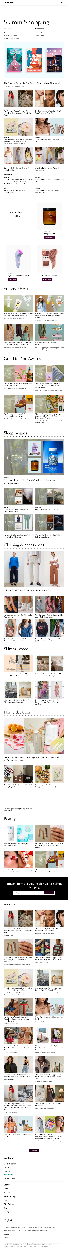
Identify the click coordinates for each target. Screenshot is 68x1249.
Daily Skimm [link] (10, 1164)
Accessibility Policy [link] (50, 1227)
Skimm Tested (40, 28)
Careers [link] (29, 1227)
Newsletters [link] (9, 1178)
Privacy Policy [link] (32, 1246)
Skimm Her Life (40, 35)
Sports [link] (7, 1171)
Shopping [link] (8, 1175)
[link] (9, 2)
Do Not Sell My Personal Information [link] (35, 1230)
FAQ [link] (19, 1227)
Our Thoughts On (40, 32)
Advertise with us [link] (17, 1230)
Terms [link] (35, 1227)
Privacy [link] (40, 1227)
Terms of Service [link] (41, 1246)
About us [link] (6, 1227)
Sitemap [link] (6, 1237)
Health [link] (7, 1168)
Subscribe (49, 892)
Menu (62, 2)
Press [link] (24, 1227)
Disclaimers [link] (7, 1230)
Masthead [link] (14, 1227)
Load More (34, 1150)
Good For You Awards (11, 35)
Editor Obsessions (10, 32)
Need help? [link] (7, 1234)
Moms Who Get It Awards (12, 38)
